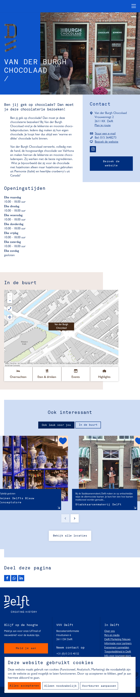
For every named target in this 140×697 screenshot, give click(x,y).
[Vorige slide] (65, 518)
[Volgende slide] (75, 518)
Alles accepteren (24, 685)
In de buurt (88, 425)
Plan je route (104, 126)
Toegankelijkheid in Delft (117, 651)
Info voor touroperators (117, 656)
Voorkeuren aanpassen (99, 686)
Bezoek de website (111, 163)
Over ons (109, 631)
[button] (61, 328)
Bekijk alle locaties (70, 535)
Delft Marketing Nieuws (117, 639)
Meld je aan (26, 648)
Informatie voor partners (117, 643)
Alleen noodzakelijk (60, 686)
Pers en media (112, 635)
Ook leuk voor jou (56, 425)
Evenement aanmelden (116, 647)
